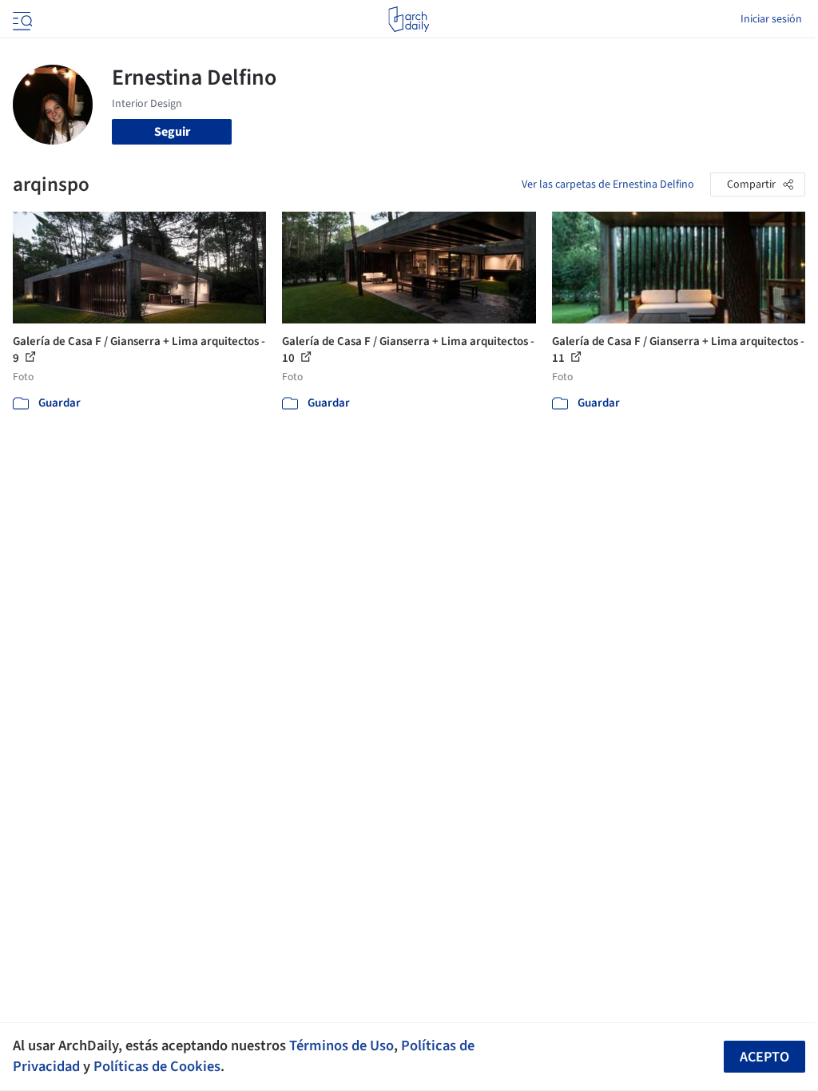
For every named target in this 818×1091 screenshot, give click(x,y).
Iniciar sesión (771, 19)
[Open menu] (21, 19)
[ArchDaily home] (408, 19)
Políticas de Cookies (156, 1066)
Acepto (764, 1057)
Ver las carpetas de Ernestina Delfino (608, 184)
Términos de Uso (341, 1045)
